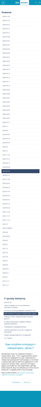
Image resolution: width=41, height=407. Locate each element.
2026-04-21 (6, 65)
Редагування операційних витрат (15, 327)
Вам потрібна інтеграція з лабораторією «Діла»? (20, 314)
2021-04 (5, 257)
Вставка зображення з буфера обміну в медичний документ (17, 323)
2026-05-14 (6, 29)
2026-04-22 (6, 61)
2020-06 (5, 265)
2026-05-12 (6, 33)
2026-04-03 (6, 114)
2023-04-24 (6, 208)
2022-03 (5, 240)
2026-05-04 (6, 49)
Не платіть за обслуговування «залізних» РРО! (20, 310)
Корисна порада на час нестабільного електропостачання (17, 306)
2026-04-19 (6, 69)
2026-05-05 (6, 45)
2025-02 (5, 147)
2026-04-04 (6, 110)
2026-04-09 (6, 90)
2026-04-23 (6, 57)
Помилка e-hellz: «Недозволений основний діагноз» (18, 318)
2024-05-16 (6, 175)
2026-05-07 (6, 41)
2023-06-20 (6, 195)
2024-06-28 (6, 167)
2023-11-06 (6, 179)
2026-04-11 (6, 82)
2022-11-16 (6, 220)
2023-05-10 (6, 204)
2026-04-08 (6, 94)
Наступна (26, 382)
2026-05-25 (6, 25)
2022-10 (5, 224)
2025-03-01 (6, 143)
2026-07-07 (6, 20)
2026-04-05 (6, 106)
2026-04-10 (6, 86)
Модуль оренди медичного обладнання (17, 335)
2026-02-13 (6, 122)
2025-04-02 (6, 134)
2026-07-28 (6, 16)
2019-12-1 (5, 285)
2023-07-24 (6, 191)
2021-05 (5, 252)
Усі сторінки (8, 338)
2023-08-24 (6, 187)
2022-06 (5, 232)
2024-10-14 (6, 159)
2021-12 (5, 248)
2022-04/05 (6, 236)
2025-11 (5, 126)
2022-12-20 (6, 212)
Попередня (16, 382)
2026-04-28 (6, 53)
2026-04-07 (6, 98)
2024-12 (5, 151)
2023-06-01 (6, 200)
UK (36, 2)
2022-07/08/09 (7, 228)
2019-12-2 (5, 281)
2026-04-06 (6, 102)
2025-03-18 (6, 139)
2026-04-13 (6, 77)
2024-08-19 (6, 163)
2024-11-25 (6, 155)
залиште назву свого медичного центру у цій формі (17, 374)
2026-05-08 (6, 37)
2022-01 (5, 244)
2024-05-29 (6, 171)
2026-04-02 (6, 118)
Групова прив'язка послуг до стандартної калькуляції (18, 331)
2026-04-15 (6, 73)
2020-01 (5, 277)
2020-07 (5, 261)
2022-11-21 (6, 216)
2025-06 (5, 130)
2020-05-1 (5, 273)
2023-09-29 (6, 183)
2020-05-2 (5, 269)
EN (40, 2)
